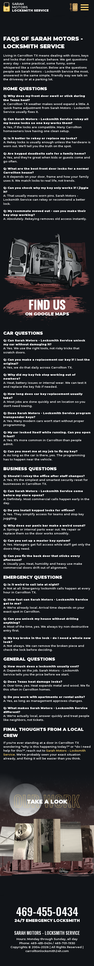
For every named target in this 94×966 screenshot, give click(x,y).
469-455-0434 (47, 911)
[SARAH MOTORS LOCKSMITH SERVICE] (6, 6)
